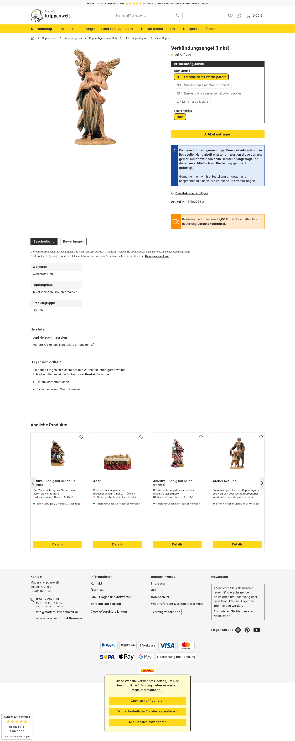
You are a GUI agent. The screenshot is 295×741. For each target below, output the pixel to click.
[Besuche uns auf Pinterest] (247, 630)
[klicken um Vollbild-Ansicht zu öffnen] (97, 97)
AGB (154, 590)
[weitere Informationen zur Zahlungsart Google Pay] (145, 657)
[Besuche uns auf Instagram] (238, 630)
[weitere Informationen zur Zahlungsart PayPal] (109, 645)
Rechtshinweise (163, 577)
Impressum (159, 583)
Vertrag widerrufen (166, 612)
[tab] (44, 241)
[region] (97, 102)
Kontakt (96, 583)
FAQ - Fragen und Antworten (111, 597)
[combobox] (144, 15)
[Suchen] (178, 15)
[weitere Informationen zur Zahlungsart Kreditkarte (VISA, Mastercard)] (167, 645)
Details (57, 544)
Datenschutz (160, 597)
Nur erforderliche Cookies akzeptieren (147, 711)
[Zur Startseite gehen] (50, 15)
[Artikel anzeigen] (57, 453)
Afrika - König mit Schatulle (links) (54, 483)
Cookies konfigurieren (147, 700)
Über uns (97, 590)
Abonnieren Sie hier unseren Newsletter (234, 614)
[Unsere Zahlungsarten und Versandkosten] (147, 670)
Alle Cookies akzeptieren (148, 722)
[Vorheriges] (33, 483)
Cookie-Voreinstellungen (109, 611)
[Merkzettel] (230, 15)
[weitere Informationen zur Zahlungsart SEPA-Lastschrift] (107, 657)
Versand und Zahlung (106, 604)
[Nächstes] (262, 483)
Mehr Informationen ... (147, 690)
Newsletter (219, 577)
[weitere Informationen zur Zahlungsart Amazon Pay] (127, 645)
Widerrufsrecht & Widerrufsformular (177, 604)
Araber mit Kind (225, 481)
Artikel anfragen (217, 134)
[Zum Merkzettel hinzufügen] (81, 437)
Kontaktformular (97, 374)
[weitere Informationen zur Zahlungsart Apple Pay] (126, 657)
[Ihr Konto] (239, 15)
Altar (97, 481)
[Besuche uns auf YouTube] (256, 630)
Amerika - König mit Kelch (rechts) (172, 483)
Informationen (101, 577)
